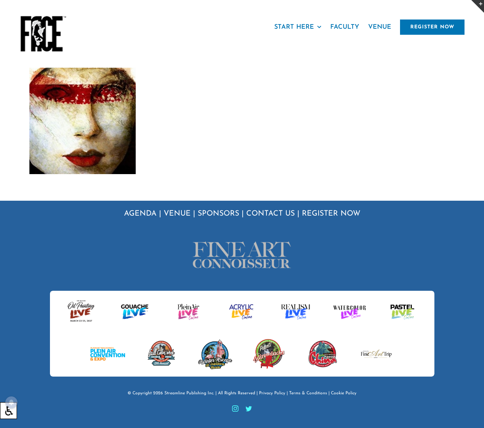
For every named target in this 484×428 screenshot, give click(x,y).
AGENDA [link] (140, 213)
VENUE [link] (177, 213)
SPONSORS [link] (218, 213)
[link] (8, 410)
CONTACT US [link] (270, 213)
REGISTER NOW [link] (331, 213)
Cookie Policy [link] (343, 393)
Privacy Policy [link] (272, 393)
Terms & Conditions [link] (308, 393)
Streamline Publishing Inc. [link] (189, 393)
